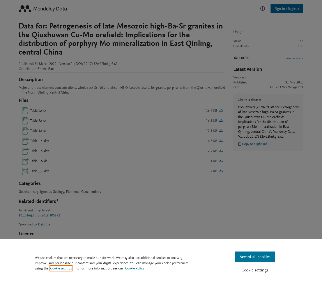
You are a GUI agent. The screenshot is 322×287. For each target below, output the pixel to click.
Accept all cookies (255, 257)
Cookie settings (61, 268)
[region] (161, 263)
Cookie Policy (134, 268)
